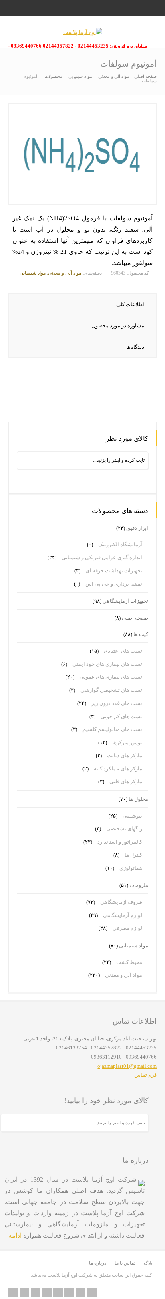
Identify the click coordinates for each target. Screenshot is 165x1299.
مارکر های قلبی (125, 781)
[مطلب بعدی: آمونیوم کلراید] (83, 409)
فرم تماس (145, 1075)
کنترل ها (133, 855)
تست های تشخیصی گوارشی (111, 690)
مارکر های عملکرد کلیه (118, 769)
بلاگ (148, 1263)
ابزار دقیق (137, 528)
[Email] (24, 1292)
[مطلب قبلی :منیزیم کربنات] (128, 399)
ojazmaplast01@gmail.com (127, 1066)
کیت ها (140, 634)
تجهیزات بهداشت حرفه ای (114, 571)
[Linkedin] (69, 1292)
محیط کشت (129, 962)
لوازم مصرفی (127, 928)
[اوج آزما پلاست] (82, 32)
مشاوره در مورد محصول (118, 326)
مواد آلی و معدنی (64, 273)
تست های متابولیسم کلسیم (112, 729)
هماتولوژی (130, 868)
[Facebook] (47, 1292)
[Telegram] (92, 1292)
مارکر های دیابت (124, 755)
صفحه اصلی (135, 618)
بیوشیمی (132, 816)
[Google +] (58, 1292)
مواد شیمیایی (33, 273)
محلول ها (138, 799)
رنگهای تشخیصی (124, 829)
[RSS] (13, 1292)
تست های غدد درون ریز (116, 703)
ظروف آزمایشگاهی (121, 902)
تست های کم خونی (121, 716)
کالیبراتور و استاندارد (119, 842)
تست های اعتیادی (123, 651)
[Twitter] (35, 1292)
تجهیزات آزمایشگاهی (125, 601)
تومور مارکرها (127, 742)
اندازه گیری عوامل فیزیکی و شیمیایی (102, 557)
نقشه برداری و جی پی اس (113, 584)
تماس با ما (125, 1263)
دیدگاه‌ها (135, 347)
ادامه (15, 1235)
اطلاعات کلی (130, 304)
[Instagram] (80, 1292)
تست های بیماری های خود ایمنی (107, 664)
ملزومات (138, 885)
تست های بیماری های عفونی (111, 677)
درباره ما (97, 1263)
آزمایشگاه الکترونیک (120, 544)
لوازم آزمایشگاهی (122, 915)
